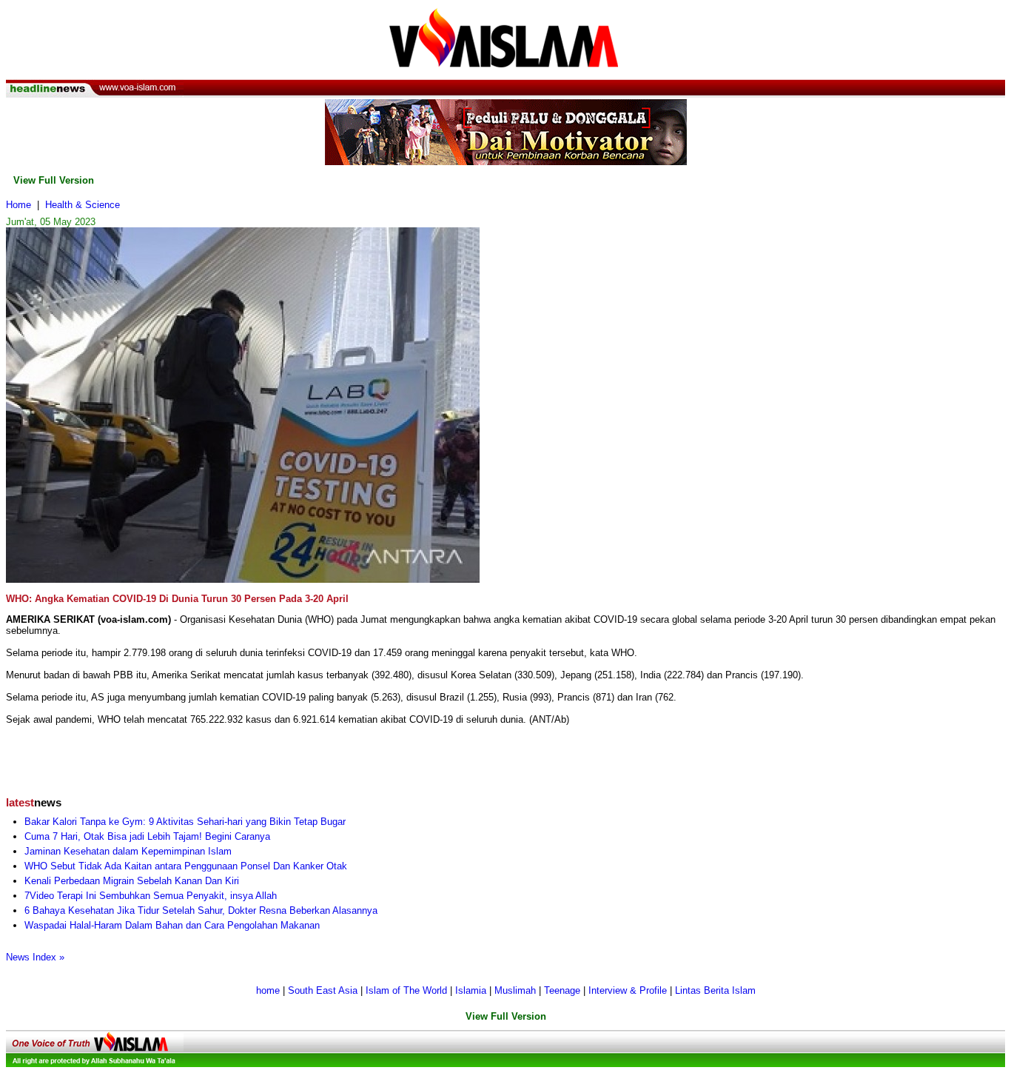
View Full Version (53, 180)
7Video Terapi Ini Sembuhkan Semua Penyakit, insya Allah (150, 895)
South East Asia (322, 990)
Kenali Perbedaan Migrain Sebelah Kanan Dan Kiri (131, 880)
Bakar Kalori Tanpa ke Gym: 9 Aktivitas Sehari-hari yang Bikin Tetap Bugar (185, 821)
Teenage (562, 990)
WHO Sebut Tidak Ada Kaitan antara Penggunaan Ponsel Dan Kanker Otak (185, 866)
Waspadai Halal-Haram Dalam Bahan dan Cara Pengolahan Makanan (172, 925)
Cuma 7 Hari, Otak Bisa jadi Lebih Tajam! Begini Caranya (147, 836)
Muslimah (515, 990)
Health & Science (82, 204)
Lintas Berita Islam (715, 990)
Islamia (470, 990)
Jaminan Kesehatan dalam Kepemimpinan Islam (128, 851)
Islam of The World (406, 990)
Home (18, 204)
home (268, 990)
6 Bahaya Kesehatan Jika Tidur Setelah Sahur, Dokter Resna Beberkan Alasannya (200, 910)
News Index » (35, 957)
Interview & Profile (627, 990)
